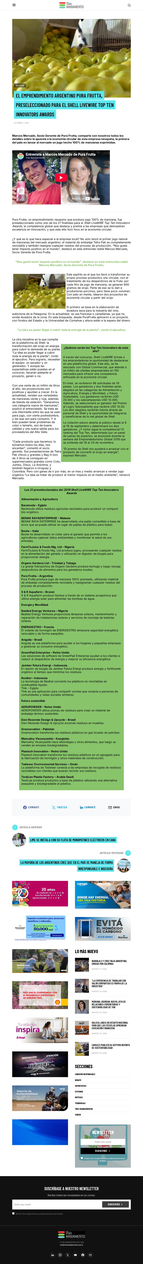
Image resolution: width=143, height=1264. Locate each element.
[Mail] (90, 1254)
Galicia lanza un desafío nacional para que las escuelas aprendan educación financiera (110, 1025)
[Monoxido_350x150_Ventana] (103, 928)
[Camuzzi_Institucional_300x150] (103, 894)
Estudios (79, 1091)
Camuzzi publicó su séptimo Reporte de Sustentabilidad (111, 1046)
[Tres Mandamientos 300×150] (40, 927)
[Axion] (40, 1064)
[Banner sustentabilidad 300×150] (40, 995)
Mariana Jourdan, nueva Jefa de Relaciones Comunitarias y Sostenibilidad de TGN (109, 1004)
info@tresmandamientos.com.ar (71, 1245)
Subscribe (101, 1150)
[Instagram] (60, 1254)
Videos (78, 1114)
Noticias (20, 85)
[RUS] (40, 1132)
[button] (14, 5)
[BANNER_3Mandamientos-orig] (40, 893)
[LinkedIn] (52, 1254)
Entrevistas (80, 1085)
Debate (78, 1080)
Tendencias (80, 1103)
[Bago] (40, 1030)
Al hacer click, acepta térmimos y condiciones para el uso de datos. (104, 1159)
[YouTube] (75, 1254)
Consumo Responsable (85, 1074)
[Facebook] (83, 1254)
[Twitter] (67, 1254)
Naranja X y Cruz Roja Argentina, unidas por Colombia (109, 962)
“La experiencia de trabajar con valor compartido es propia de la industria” (109, 983)
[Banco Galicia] (40, 961)
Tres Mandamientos (84, 1109)
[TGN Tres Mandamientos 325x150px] (40, 1098)
